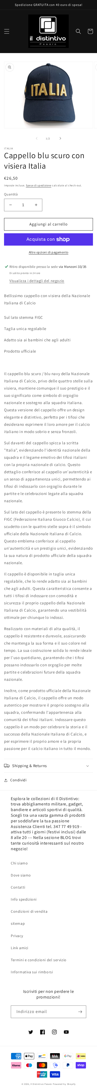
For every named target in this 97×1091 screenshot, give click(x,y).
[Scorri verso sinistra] (37, 138)
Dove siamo (21, 875)
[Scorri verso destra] (60, 138)
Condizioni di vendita (29, 911)
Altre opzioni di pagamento (48, 252)
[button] (7, 31)
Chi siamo (19, 863)
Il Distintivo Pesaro (41, 1083)
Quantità (11, 194)
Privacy (17, 935)
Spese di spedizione (38, 185)
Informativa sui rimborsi (32, 972)
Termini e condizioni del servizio (39, 959)
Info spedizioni (24, 899)
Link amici (19, 947)
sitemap (18, 923)
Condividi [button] (18, 780)
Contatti (18, 887)
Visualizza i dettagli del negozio (36, 280)
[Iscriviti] (80, 1011)
